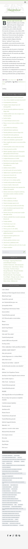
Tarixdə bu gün (7, 273)
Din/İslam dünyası (14, 269)
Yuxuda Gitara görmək (16, 506)
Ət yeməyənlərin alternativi (10, 102)
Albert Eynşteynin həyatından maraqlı (10, 517)
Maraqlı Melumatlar (8, 271)
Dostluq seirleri (6, 343)
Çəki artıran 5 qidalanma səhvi (11, 242)
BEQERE (4, 391)
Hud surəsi (4, 447)
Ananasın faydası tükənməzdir (11, 185)
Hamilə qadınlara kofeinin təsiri (11, 240)
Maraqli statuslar (15, 277)
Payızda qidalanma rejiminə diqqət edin (13, 132)
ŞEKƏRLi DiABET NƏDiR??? (9, 350)
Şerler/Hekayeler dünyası (9, 262)
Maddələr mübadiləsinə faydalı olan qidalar (14, 156)
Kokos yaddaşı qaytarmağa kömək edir (12, 137)
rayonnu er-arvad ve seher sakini (10, 428)
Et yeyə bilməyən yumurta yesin (11, 120)
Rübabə (22, 461)
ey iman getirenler (6, 490)
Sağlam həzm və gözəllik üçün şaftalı (12, 172)
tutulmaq (14, 490)
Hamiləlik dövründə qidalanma (11, 135)
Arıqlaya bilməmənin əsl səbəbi (11, 158)
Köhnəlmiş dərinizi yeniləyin (8, 496)
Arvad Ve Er (8, 463)
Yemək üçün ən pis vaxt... (9, 224)
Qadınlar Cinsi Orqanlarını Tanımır (10, 372)
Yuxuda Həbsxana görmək (8, 385)
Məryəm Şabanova (6, 467)
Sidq (15, 504)
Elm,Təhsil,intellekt (8, 279)
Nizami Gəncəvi (6, 412)
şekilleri (19, 457)
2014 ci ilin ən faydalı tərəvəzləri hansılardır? (14, 100)
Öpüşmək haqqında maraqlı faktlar (10, 498)
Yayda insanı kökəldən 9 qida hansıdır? (13, 139)
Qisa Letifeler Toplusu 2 (8, 378)
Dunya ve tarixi (15, 273)
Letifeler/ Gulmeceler (8, 264)
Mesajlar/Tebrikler (18, 271)
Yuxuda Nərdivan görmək (8, 315)
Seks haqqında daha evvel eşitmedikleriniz (12, 394)
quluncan (20, 504)
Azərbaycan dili (6, 409)
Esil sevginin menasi (7, 435)
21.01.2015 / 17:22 (12, 79)
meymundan (16, 461)
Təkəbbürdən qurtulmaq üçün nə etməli (11, 492)
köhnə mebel (5, 523)
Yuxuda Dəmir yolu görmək (9, 415)
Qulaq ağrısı (5, 331)
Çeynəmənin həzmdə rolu (9, 175)
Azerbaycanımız (7, 266)
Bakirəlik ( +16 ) (6, 425)
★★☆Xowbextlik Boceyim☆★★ (9, 302)
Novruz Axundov (6, 488)
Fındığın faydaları (7, 221)
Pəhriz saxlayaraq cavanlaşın (10, 200)
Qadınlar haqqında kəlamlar (9, 422)
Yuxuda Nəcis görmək (7, 299)
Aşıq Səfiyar (16, 455)
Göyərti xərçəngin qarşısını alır (11, 203)
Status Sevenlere (6, 506)
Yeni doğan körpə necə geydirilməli (10, 525)
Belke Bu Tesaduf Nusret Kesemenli (9, 502)
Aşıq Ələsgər (5, 444)
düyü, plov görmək (6, 353)
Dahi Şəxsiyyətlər (19, 264)
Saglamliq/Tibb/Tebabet (16, 260)
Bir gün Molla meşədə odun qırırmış (10, 471)
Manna (3, 321)
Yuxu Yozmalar (17, 275)
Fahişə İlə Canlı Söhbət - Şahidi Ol (10, 362)
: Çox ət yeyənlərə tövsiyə (9, 198)
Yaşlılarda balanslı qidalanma (10, 130)
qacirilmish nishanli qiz (7, 504)
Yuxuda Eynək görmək (7, 337)
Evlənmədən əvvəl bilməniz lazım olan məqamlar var (13, 483)
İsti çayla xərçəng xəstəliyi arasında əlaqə (13, 205)
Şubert (16, 519)
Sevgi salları (14, 488)
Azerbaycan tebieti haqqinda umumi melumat (13, 375)
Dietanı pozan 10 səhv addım (10, 228)
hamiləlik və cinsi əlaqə (7, 519)
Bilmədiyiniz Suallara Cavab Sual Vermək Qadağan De (13, 459)
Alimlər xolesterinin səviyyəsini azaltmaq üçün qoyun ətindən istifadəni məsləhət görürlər (13, 194)
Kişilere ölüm (5, 441)
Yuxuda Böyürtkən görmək (8, 419)
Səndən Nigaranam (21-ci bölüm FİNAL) (12, 356)
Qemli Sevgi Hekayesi (7, 327)
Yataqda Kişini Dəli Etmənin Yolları (11, 308)
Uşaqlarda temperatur (7, 455)
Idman (22, 277)
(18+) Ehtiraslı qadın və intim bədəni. (11, 318)
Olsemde (21, 525)
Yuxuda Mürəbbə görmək (8, 388)
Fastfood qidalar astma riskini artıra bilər (13, 146)
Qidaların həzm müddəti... (10, 168)
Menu (25, 2)
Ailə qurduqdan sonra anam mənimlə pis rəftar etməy (12, 509)
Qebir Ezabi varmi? (6, 359)
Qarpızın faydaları (7, 247)
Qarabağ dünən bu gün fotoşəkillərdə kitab (12, 478)
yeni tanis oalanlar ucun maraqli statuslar (11, 469)
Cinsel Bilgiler (7, 277)
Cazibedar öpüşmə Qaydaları (9, 403)
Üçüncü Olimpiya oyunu (7, 461)
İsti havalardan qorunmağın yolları (10, 521)
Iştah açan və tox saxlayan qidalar (11, 180)
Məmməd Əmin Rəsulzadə (8, 431)
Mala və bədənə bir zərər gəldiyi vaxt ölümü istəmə (12, 474)
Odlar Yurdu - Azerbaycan (8, 382)
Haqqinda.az (14, 10)
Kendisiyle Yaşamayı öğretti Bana (9, 494)
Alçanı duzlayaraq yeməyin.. (10, 177)
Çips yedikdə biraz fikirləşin (10, 127)
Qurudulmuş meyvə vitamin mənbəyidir (13, 97)
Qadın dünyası (15, 266)
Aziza (3, 82)
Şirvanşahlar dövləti (7, 305)
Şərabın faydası (7, 118)
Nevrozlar (4, 438)
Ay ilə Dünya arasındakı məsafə (9, 457)
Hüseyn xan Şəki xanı (6, 480)
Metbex (21, 266)
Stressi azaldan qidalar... (9, 226)
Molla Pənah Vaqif (6, 296)
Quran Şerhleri (5, 312)
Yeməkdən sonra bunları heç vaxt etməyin (11, 500)
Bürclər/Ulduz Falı (8, 275)
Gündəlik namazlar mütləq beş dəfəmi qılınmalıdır (13, 465)
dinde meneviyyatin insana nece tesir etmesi (11, 511)
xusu (3, 463)
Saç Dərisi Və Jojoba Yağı (7, 476)
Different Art (14, 281)
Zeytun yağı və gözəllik (15, 523)
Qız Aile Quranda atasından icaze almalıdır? (12, 366)
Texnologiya (6, 269)
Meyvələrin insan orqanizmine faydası (12, 161)
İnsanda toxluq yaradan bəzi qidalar (12, 182)
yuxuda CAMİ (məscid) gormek (9, 340)
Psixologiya (6, 260)
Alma (3, 369)
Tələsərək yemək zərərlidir (10, 149)
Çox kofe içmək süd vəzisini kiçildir (12, 170)
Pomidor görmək (6, 406)
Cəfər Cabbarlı (5, 289)
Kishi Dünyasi (17, 279)
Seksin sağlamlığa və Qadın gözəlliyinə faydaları (14, 347)
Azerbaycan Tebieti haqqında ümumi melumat (13, 292)
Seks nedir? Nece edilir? (8, 334)
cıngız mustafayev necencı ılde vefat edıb (11, 515)
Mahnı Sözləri (6, 281)
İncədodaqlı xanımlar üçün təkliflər (10, 513)
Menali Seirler (5, 324)
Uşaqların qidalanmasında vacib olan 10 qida (14, 245)
